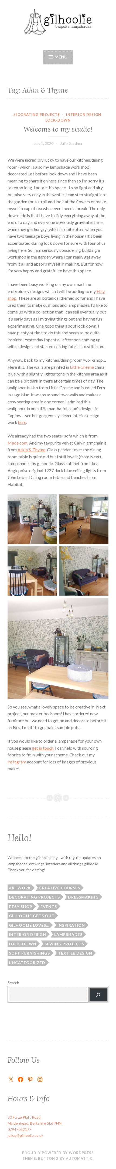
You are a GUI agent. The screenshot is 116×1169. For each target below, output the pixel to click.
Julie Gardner (71, 143)
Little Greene (82, 367)
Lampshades (68, 934)
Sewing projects (64, 944)
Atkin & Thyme (31, 449)
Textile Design (75, 953)
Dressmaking (83, 897)
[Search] (98, 994)
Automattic (79, 1158)
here (22, 422)
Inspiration (71, 925)
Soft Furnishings (29, 953)
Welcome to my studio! (58, 129)
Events (48, 906)
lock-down (58, 120)
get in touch (42, 747)
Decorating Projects (36, 114)
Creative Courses (59, 888)
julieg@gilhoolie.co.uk (25, 1135)
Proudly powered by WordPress (58, 1153)
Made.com (18, 442)
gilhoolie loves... (29, 925)
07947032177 (19, 1129)
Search (13, 982)
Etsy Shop (20, 906)
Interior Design (83, 114)
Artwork (20, 888)
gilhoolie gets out (31, 915)
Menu (60, 56)
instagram (17, 761)
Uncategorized (27, 962)
